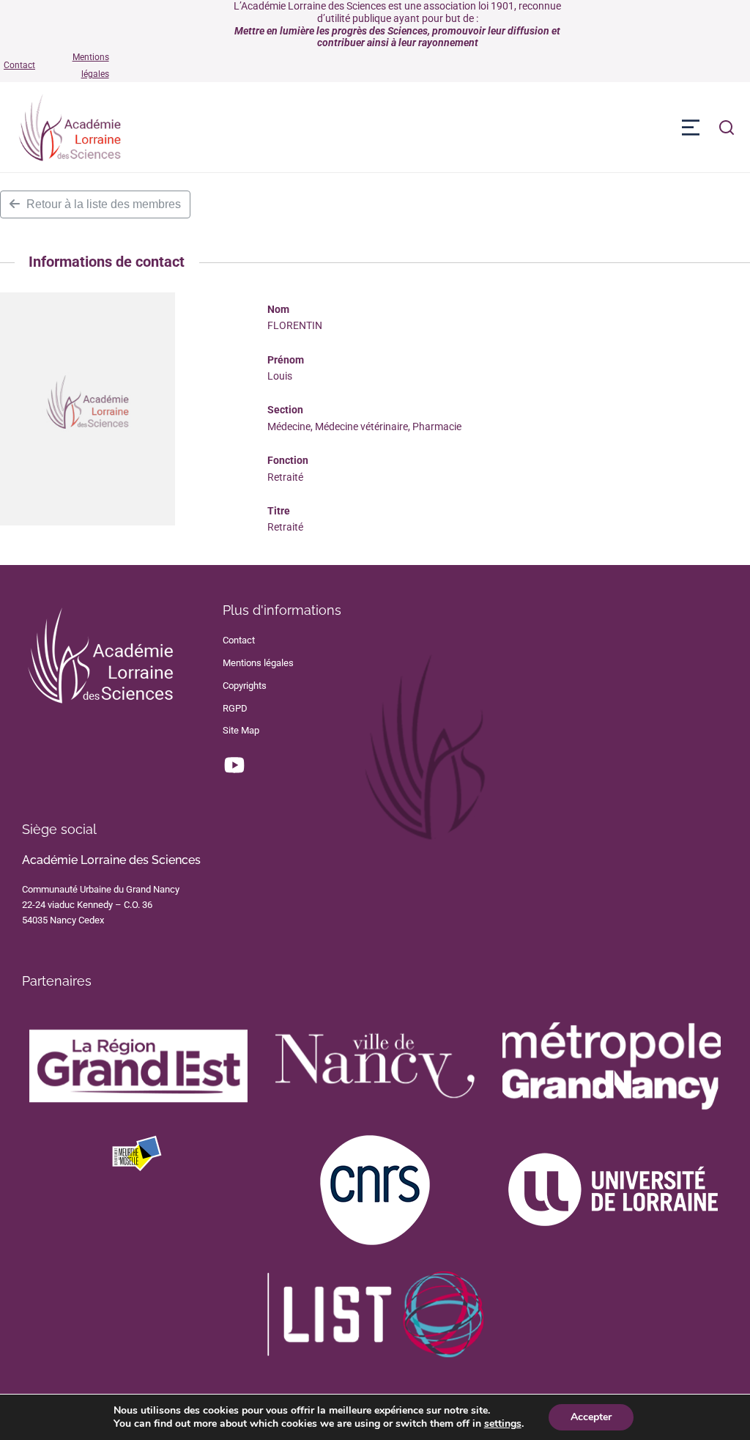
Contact (19, 65)
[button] (690, 127)
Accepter (591, 1417)
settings (502, 1423)
